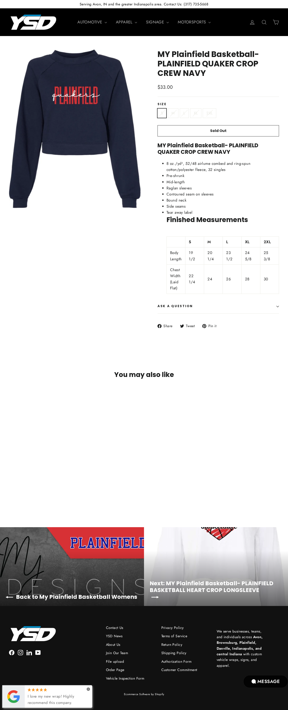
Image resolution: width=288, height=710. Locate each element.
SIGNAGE (155, 22)
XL (196, 113)
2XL (209, 113)
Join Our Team (117, 653)
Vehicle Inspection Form (125, 678)
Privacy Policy (172, 627)
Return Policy (171, 644)
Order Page (115, 669)
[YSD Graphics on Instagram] (20, 652)
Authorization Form (176, 661)
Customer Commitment (179, 669)
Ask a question (175, 306)
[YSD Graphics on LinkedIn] (29, 652)
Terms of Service (174, 636)
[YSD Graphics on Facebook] (11, 652)
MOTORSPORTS (192, 22)
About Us (113, 644)
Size (162, 104)
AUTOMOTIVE (90, 22)
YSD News (114, 636)
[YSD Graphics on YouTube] (38, 652)
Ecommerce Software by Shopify (144, 694)
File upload (115, 661)
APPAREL (125, 22)
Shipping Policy (174, 653)
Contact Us (114, 627)
